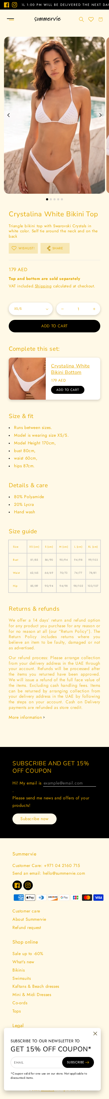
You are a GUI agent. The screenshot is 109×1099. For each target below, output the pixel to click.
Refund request (26, 927)
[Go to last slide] (8, 115)
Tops (16, 1011)
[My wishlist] (91, 19)
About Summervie (29, 919)
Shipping (43, 286)
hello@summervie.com (64, 873)
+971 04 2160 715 (62, 865)
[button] (6, 19)
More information (25, 717)
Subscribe (75, 1062)
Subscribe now (34, 819)
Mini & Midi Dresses (31, 994)
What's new (23, 962)
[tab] (47, 199)
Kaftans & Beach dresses (35, 986)
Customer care (26, 911)
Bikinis (18, 970)
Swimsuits (21, 978)
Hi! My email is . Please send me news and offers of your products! (50, 794)
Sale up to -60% (27, 954)
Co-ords (19, 1003)
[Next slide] (100, 115)
